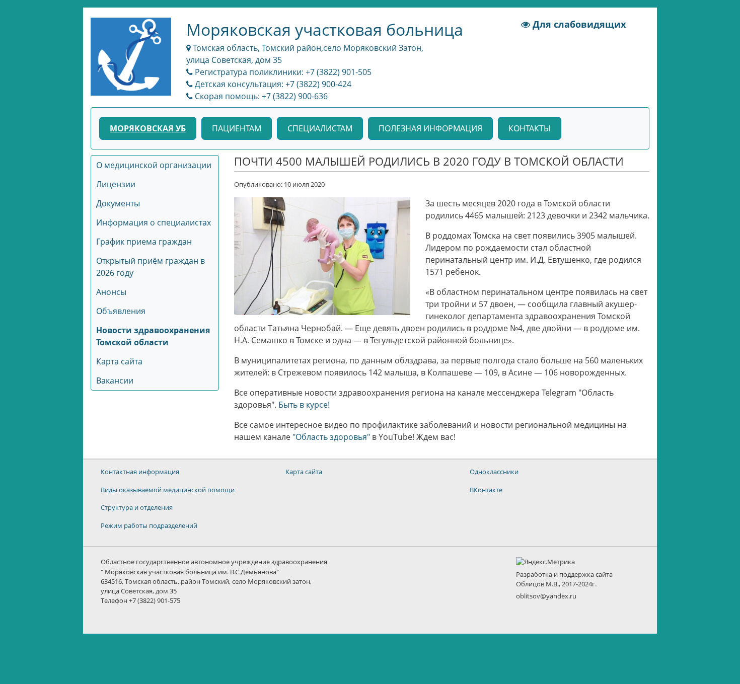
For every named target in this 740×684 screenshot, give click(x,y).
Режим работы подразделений (149, 525)
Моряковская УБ (148, 128)
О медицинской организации (153, 165)
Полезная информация (430, 128)
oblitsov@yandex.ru (546, 595)
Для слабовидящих (578, 24)
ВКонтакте (486, 489)
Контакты (529, 128)
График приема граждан (144, 241)
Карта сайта (119, 361)
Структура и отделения (137, 507)
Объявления (120, 311)
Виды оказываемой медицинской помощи (168, 489)
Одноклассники (494, 471)
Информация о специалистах (153, 222)
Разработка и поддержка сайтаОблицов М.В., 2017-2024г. (564, 579)
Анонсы (111, 291)
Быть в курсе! (304, 404)
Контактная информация (140, 471)
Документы (118, 203)
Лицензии (115, 184)
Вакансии (114, 380)
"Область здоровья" (331, 436)
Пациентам (236, 128)
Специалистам (319, 128)
